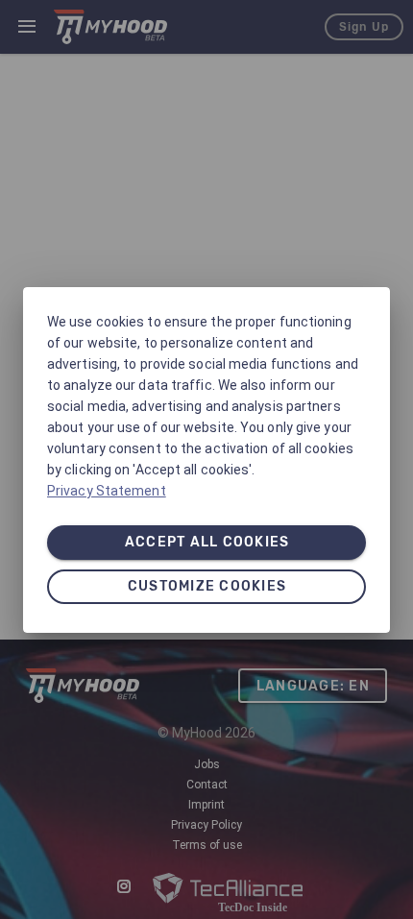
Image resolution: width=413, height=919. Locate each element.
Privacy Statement (106, 490)
